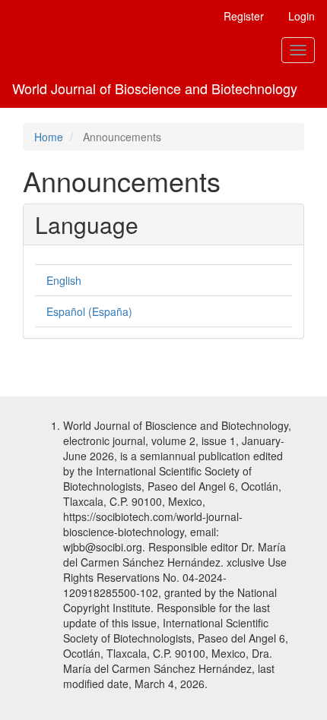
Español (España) (89, 311)
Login (301, 16)
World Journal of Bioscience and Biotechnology (154, 88)
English (63, 280)
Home (48, 136)
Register (244, 16)
